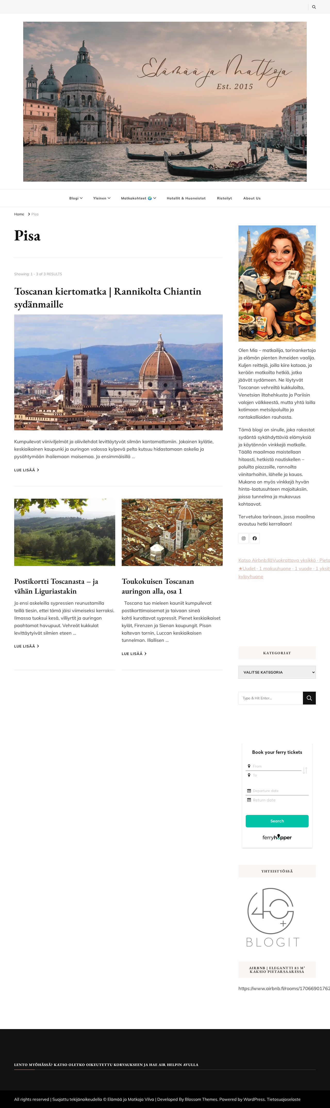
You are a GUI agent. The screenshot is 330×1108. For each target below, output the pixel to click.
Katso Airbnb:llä (255, 560)
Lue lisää (24, 470)
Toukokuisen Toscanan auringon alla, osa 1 (158, 586)
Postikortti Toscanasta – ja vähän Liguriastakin (56, 586)
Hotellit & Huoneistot (186, 198)
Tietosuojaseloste (284, 1099)
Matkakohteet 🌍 (136, 198)
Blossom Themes (201, 1099)
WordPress (254, 1099)
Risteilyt (224, 198)
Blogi (74, 198)
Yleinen (99, 198)
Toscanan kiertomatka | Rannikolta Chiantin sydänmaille (107, 297)
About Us (252, 198)
